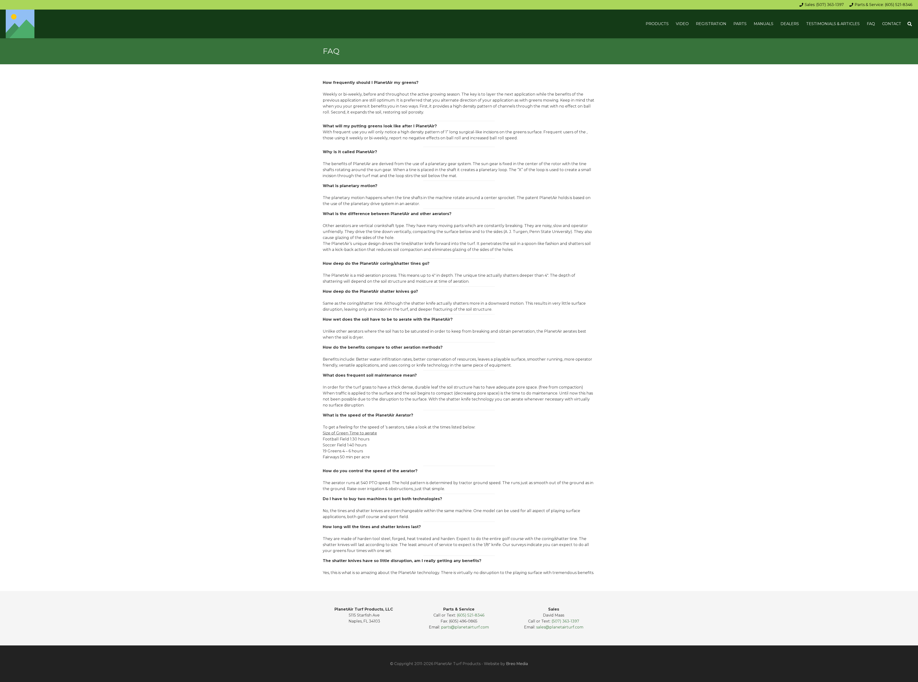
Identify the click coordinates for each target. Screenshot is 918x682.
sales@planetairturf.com (559, 627)
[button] (671, 24)
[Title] (20, 24)
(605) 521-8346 (470, 615)
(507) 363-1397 (565, 621)
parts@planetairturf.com (465, 627)
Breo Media (517, 663)
